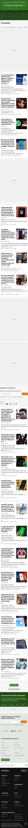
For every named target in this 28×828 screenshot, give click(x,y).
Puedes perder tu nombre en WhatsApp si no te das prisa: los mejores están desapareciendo (8, 484)
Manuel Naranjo (8, 93)
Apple (2, 603)
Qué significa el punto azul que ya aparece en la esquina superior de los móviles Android (8, 641)
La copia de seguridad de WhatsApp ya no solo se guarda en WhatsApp (8, 529)
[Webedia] (5, 771)
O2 (21, 27)
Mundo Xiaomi (4, 785)
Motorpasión (17, 795)
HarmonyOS (12, 27)
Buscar (26, 765)
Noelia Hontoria (8, 294)
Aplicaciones (4, 443)
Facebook (4, 404)
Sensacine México (18, 816)
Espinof (16, 788)
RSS (13, 404)
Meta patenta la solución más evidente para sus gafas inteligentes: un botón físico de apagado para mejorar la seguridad (8, 103)
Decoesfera (3, 805)
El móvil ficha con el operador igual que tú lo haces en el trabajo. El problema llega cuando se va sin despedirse (8, 576)
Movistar (17, 705)
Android (22, 705)
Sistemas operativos (6, 625)
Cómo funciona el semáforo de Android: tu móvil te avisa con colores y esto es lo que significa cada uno (8, 620)
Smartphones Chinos (6, 755)
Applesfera (3, 781)
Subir (23, 770)
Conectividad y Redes (19, 755)
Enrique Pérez (7, 270)
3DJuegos (16, 777)
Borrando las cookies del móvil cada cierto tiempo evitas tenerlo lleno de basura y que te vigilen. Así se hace (7, 143)
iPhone (3, 753)
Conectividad (4, 582)
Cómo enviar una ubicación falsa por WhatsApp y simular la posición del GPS (8, 121)
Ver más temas (5, 759)
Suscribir (25, 394)
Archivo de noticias (14, 689)
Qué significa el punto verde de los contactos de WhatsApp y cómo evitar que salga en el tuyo (8, 438)
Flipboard (16, 404)
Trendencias (4, 804)
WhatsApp (16, 753)
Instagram (10, 404)
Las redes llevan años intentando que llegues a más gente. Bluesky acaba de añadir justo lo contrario (7, 79)
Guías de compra (5, 747)
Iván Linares (7, 134)
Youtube (7, 404)
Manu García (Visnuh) (9, 114)
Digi (18, 27)
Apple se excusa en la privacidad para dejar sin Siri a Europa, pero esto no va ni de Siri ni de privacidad (7, 598)
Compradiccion (4, 807)
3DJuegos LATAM (17, 814)
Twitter (1, 404)
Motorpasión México (18, 820)
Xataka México (4, 814)
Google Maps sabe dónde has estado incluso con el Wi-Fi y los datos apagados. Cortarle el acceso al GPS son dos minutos (7, 211)
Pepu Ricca (6, 224)
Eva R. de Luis (7, 567)
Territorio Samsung (18, 747)
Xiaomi (2, 745)
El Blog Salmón (17, 804)
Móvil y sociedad (5, 85)
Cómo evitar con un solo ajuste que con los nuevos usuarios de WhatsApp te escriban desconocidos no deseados (8, 461)
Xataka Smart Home (5, 783)
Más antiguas (14, 685)
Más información (21, 826)
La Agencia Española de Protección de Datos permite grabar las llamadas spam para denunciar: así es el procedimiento (8, 553)
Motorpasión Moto (18, 797)
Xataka (2, 777)
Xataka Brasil (4, 816)
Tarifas (25, 27)
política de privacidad (18, 396)
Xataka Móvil (4, 779)
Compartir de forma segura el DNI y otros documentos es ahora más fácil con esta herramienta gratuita (8, 507)
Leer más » (13, 92)
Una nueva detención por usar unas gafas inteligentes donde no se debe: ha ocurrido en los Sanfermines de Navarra (8, 279)
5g (26, 705)
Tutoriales (4, 126)
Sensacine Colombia (18, 818)
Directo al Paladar (5, 795)
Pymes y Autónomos (18, 805)
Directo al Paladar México (6, 820)
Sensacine (16, 786)
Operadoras (11, 705)
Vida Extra (16, 779)
